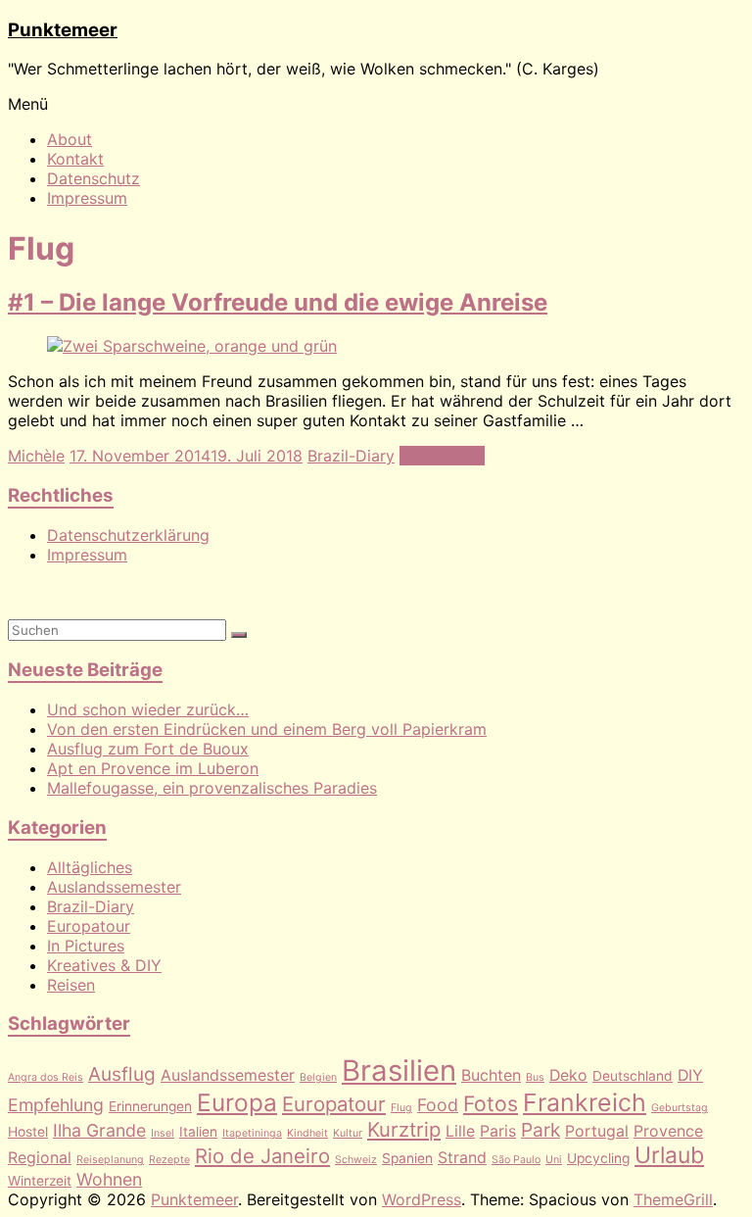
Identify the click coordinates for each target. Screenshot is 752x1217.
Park (540, 1130)
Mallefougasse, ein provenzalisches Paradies (212, 788)
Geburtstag (679, 1107)
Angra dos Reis (45, 1077)
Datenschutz (93, 178)
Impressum (87, 198)
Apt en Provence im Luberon (152, 768)
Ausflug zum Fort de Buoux (148, 748)
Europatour (88, 926)
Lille (460, 1131)
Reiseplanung (110, 1159)
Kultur (347, 1133)
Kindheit (307, 1133)
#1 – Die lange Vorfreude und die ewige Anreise (277, 302)
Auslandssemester (114, 887)
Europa (237, 1102)
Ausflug (122, 1074)
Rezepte (169, 1159)
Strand (462, 1157)
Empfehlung (56, 1105)
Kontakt (75, 159)
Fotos (490, 1103)
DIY (690, 1075)
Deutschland (632, 1076)
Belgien (318, 1077)
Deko (568, 1075)
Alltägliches (89, 867)
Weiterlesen (442, 455)
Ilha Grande (99, 1130)
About (69, 139)
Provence (668, 1131)
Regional (39, 1157)
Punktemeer (63, 30)
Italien (198, 1132)
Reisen (71, 985)
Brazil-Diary (351, 455)
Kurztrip (404, 1129)
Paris (498, 1131)
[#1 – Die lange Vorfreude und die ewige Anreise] (192, 346)
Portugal (597, 1131)
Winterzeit (39, 1181)
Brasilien (399, 1070)
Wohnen (109, 1179)
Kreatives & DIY (104, 965)
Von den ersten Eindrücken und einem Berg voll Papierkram (267, 729)
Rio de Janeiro (262, 1156)
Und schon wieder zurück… (148, 709)
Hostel (28, 1132)
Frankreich (584, 1102)
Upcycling (598, 1158)
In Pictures (85, 945)
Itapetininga (252, 1133)
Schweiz (356, 1159)
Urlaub (669, 1155)
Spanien (407, 1158)
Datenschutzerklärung (128, 535)
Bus (535, 1077)
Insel (162, 1133)
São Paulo (516, 1159)
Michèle (36, 455)
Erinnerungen (150, 1106)
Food (437, 1105)
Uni (553, 1159)
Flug (401, 1107)
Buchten (491, 1075)
